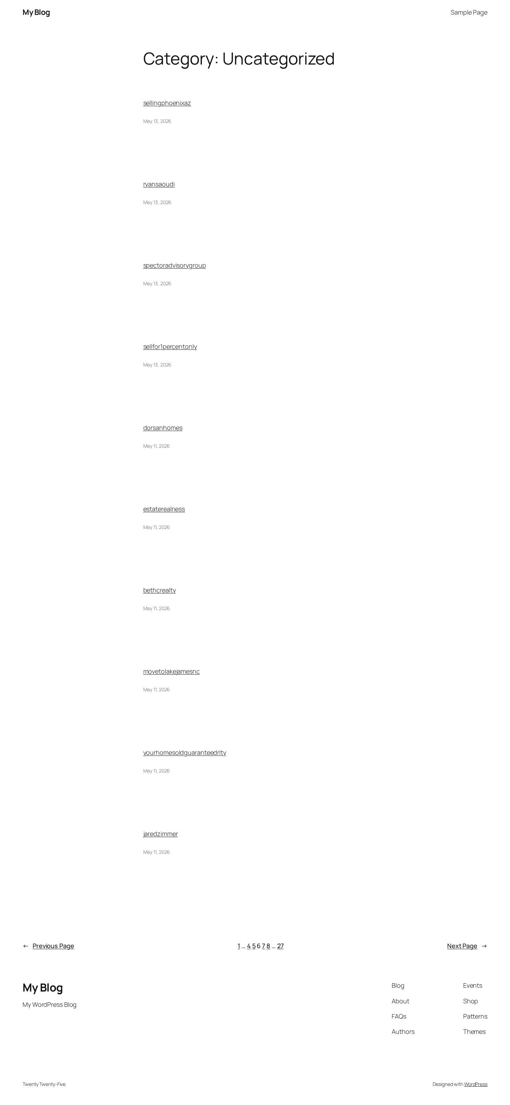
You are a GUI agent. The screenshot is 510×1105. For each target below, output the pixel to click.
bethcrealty (159, 590)
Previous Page (48, 946)
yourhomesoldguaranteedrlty (184, 752)
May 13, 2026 (157, 121)
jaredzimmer (160, 833)
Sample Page (469, 12)
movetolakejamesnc (171, 671)
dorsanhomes (162, 427)
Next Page (467, 946)
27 (280, 946)
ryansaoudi (159, 184)
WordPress (475, 1084)
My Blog (36, 12)
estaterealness (164, 509)
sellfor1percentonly (170, 346)
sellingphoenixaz (167, 103)
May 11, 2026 (156, 445)
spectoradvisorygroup (174, 265)
